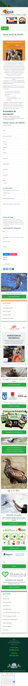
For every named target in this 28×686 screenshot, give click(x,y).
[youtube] (16, 4)
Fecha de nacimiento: (7, 136)
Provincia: (5, 175)
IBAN (4, 231)
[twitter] (6, 4)
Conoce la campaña (14, 406)
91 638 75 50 (14, 650)
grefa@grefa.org (14, 644)
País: (4, 180)
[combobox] (3, 149)
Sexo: (4, 141)
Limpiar (13, 254)
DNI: (4, 130)
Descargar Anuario (14, 296)
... (18, 138)
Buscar (5, 28)
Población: (5, 169)
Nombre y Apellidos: (7, 125)
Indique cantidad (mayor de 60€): (9, 198)
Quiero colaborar (14, 587)
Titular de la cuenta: (6, 241)
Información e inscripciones (14, 432)
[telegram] (25, 4)
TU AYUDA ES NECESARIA (14, 384)
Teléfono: (5, 147)
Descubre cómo (14, 523)
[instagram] (9, 4)
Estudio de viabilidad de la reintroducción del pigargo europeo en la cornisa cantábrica (14, 449)
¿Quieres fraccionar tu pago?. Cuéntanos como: (11, 204)
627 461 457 (14, 655)
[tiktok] (13, 4)
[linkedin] (19, 4)
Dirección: (5, 158)
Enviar (6, 254)
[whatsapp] (22, 4)
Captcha (5, 257)
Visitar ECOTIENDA (14, 548)
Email (4, 152)
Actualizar (7, 264)
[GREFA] (13, 12)
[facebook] (3, 4)
